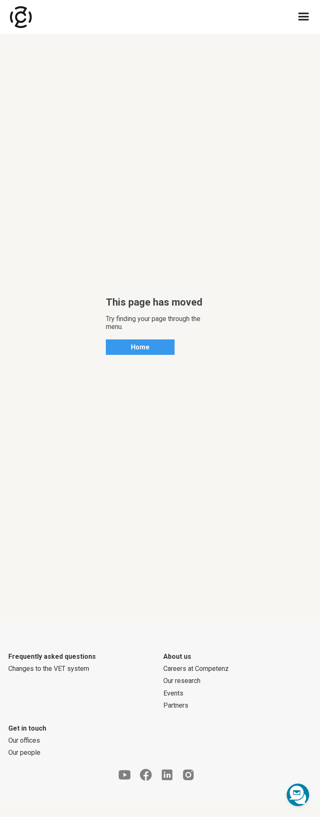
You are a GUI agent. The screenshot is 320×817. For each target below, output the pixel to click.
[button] (304, 17)
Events (173, 693)
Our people (24, 752)
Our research (181, 681)
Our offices (24, 740)
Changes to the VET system (48, 669)
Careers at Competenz (196, 669)
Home (140, 347)
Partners (175, 705)
